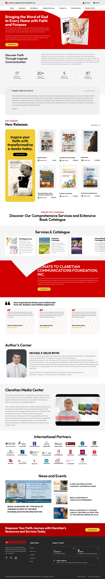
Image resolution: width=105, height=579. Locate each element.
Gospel (32, 554)
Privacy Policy (81, 576)
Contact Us (62, 8)
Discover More (20, 154)
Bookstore (22, 8)
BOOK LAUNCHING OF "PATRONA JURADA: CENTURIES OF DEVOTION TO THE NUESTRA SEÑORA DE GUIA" (84, 512)
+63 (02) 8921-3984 (59, 553)
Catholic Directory (48, 8)
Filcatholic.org (75, 8)
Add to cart (43, 160)
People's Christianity (65, 193)
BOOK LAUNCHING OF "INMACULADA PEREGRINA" (81, 499)
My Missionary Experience (89, 193)
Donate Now (12, 44)
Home (12, 8)
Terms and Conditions (94, 576)
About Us (33, 551)
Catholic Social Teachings (67, 157)
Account (87, 2)
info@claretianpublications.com (88, 553)
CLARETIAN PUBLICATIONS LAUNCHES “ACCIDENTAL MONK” (83, 485)
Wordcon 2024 (90, 8)
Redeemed (84, 157)
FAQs (31, 561)
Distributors (34, 8)
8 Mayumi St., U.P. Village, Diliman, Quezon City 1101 (72, 562)
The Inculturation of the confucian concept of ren (45, 194)
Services (32, 558)
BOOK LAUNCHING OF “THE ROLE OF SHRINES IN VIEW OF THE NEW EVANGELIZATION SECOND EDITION (25, 509)
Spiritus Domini (42, 157)
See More (94, 125)
